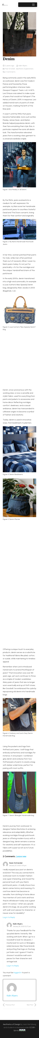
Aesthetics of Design (12, 1024)
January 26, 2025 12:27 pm (22, 926)
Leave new (21, 856)
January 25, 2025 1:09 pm (17, 865)
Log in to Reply (9, 917)
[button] (33, 4)
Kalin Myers (23, 66)
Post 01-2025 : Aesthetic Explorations (19, 69)
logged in (18, 972)
